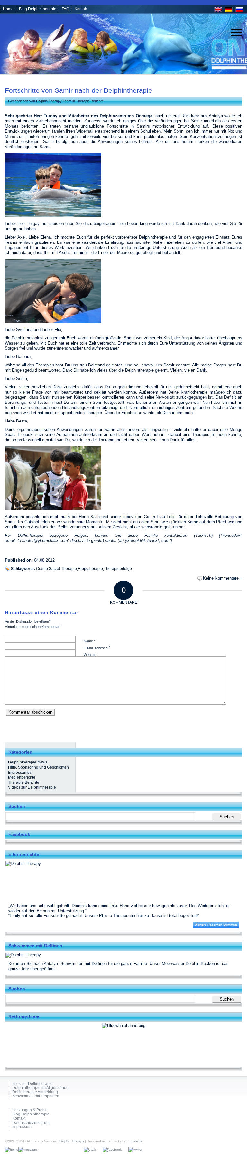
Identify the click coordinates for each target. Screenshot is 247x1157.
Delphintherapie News (27, 762)
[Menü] (233, 32)
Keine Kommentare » (222, 578)
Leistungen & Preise (30, 1110)
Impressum (22, 1127)
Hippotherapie (90, 568)
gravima (136, 1141)
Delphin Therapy (71, 1141)
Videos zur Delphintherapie (32, 787)
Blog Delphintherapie (37, 9)
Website (90, 655)
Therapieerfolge (118, 568)
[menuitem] (233, 32)
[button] (14, 1143)
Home (8, 9)
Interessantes (20, 772)
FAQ (65, 9)
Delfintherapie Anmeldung (35, 1092)
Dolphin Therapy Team (53, 101)
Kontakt (81, 9)
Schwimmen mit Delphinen (35, 1096)
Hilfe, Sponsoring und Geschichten (38, 767)
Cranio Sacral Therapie (56, 568)
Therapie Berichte (90, 101)
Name (90, 641)
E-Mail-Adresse (97, 647)
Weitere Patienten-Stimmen (216, 924)
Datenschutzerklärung (31, 1123)
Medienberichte (21, 777)
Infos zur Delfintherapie (32, 1084)
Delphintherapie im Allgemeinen (40, 1088)
